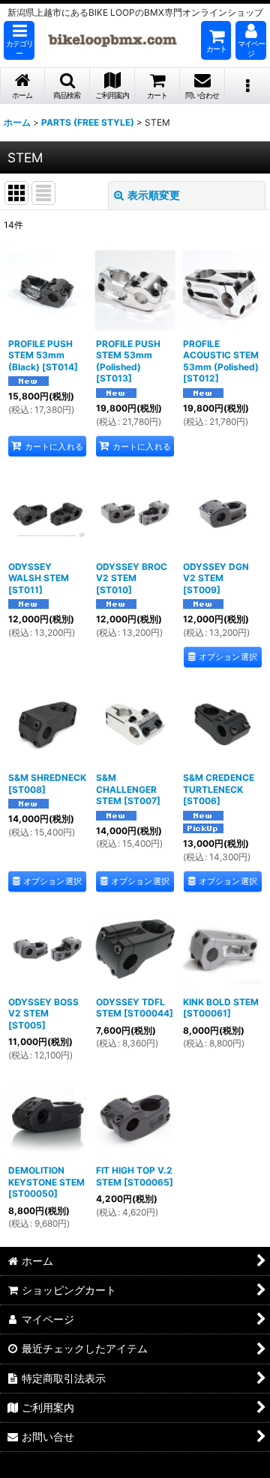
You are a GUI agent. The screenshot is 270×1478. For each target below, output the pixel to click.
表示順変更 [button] (154, 194)
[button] (19, 40)
